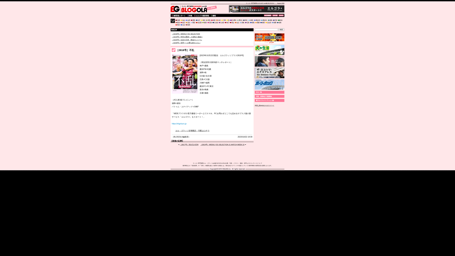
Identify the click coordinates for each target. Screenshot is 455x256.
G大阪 (216, 22)
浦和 (214, 20)
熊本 (178, 24)
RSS (281, 15)
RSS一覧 (259, 92)
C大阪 (222, 22)
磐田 (194, 22)
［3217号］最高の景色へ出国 (183, 34)
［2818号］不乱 (185, 50)
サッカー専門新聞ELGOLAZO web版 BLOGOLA (194, 8)
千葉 (224, 20)
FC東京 (234, 20)
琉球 (188, 24)
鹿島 (194, 20)
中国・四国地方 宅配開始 (264, 96)
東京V (240, 20)
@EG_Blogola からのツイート (264, 105)
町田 (246, 20)
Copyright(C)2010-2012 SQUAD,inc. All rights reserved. (227, 169)
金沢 (183, 22)
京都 (210, 22)
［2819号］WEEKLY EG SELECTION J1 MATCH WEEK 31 (222, 145)
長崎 (280, 22)
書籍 (214, 16)
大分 (183, 24)
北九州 (269, 22)
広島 (248, 22)
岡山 (233, 22)
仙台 (183, 20)
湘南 (271, 20)
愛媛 (258, 22)
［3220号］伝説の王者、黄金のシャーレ (187, 43)
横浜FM (258, 20)
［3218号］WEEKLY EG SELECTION (186, 37)
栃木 (204, 20)
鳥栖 (275, 22)
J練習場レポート (179, 16)
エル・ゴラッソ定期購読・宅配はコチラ (192, 131)
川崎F (251, 20)
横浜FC (265, 20)
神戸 (227, 22)
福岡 (263, 22)
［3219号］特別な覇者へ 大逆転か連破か (187, 40)
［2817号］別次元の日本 (189, 145)
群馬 (209, 20)
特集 (190, 16)
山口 (238, 22)
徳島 (253, 22)
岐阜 (205, 22)
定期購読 (268, 15)
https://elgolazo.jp (179, 124)
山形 (188, 20)
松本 (281, 20)
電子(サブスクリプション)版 (265, 100)
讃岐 (243, 22)
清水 (188, 22)
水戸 (199, 20)
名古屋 (200, 22)
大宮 (219, 20)
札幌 (178, 20)
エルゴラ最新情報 (202, 16)
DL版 (275, 15)
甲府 (276, 20)
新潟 (178, 22)
